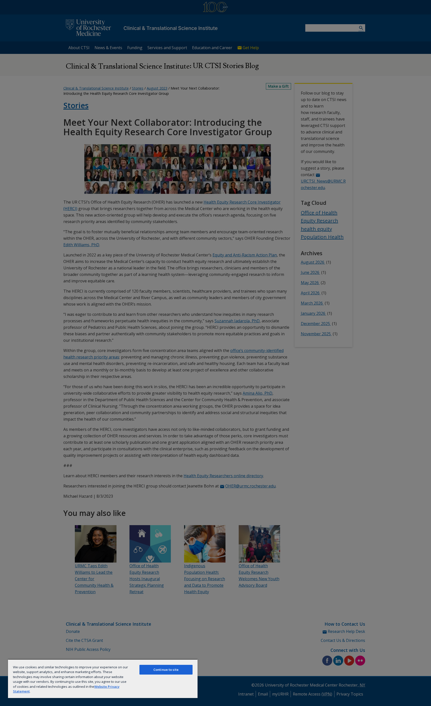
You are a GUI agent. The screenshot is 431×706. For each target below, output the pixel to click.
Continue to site (166, 669)
